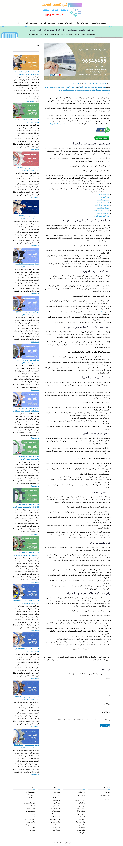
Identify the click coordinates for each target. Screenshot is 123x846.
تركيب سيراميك (80, 822)
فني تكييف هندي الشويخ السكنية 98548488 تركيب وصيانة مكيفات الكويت (26, 505)
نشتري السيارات (55, 808)
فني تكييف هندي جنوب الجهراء (84, 90)
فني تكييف (76, 83)
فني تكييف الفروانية (103, 202)
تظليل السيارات (55, 819)
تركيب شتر (81, 827)
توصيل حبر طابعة (29, 824)
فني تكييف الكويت (99, 311)
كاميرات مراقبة (80, 814)
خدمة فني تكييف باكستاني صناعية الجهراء (63, 123)
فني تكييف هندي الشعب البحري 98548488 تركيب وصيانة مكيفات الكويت (26, 409)
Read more (30, 101)
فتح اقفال (82, 803)
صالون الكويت (55, 800)
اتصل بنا (107, 792)
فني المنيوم (31, 806)
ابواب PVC (81, 833)
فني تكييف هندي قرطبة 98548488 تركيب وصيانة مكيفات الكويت (27, 169)
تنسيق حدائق (56, 827)
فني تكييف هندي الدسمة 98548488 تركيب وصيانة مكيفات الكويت (27, 313)
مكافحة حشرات (80, 800)
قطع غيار (32, 830)
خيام (33, 827)
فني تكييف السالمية (103, 213)
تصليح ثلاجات (31, 795)
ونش (33, 814)
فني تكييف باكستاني (84, 87)
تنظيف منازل (56, 792)
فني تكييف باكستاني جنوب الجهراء (66, 87)
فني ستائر (57, 824)
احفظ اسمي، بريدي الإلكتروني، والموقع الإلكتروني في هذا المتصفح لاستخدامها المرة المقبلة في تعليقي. (82, 719)
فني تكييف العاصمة (103, 208)
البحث (37, 45)
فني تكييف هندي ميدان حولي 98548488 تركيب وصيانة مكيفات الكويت (26, 602)
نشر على (92, 83)
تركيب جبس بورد (55, 822)
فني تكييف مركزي (100, 90)
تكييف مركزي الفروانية (47, 23)
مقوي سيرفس (80, 808)
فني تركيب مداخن (29, 803)
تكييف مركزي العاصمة (99, 23)
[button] (91, 23)
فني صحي (82, 806)
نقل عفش (82, 816)
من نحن (107, 799)
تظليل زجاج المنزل (29, 819)
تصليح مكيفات (30, 811)
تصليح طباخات (55, 816)
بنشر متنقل (81, 797)
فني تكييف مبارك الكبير (102, 205)
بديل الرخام (56, 830)
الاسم (108, 696)
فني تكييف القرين (103, 194)
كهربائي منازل (81, 811)
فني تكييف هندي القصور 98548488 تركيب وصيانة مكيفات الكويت (27, 217)
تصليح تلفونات (30, 797)
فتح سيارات (81, 819)
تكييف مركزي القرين (30, 23)
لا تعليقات (107, 93)
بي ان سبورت (81, 795)
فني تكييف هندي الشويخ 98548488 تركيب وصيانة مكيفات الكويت (27, 457)
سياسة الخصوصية (104, 795)
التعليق (108, 678)
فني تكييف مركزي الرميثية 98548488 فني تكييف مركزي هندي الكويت (27, 73)
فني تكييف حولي (104, 197)
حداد (33, 800)
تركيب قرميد (31, 822)
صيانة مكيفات (101, 87)
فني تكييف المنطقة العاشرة (100, 210)
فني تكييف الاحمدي (103, 200)
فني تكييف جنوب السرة (101, 216)
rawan (104, 83)
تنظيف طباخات (55, 814)
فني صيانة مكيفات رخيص (66, 90)
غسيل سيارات (30, 808)
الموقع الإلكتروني (106, 712)
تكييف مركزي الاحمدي (65, 23)
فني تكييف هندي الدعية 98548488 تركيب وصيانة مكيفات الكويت (28, 361)
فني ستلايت (81, 792)
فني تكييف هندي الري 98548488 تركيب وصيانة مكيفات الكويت (26, 121)
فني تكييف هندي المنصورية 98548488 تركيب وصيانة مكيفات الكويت (26, 746)
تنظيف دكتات (56, 811)
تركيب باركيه (81, 824)
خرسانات (57, 795)
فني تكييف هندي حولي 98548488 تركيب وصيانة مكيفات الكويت (26, 650)
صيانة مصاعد (81, 830)
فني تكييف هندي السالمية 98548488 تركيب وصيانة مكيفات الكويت (27, 698)
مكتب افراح (56, 797)
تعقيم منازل (56, 806)
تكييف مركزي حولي (82, 23)
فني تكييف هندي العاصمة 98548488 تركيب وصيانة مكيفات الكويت (27, 265)
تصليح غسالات (30, 792)
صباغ (33, 816)
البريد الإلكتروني (106, 704)
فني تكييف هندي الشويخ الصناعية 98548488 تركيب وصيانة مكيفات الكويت (26, 554)
